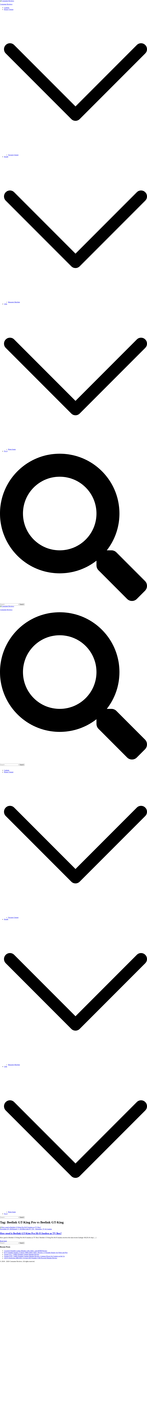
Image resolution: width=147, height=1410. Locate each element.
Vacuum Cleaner (13, 155)
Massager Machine (14, 302)
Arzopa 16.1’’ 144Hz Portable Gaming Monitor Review (21, 1254)
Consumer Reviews (6, 4)
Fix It (5, 451)
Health (6, 157)
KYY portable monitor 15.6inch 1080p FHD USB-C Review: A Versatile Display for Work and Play (36, 1252)
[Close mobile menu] (1, 767)
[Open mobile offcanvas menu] (1, 763)
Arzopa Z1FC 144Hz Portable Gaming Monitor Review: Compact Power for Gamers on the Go (34, 1256)
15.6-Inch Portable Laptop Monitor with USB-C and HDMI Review (25, 1251)
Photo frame (12, 449)
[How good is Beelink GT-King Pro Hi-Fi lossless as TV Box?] (20, 1227)
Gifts (5, 304)
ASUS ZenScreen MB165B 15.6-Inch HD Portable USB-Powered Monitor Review (30, 1258)
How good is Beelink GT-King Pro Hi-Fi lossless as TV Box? (31, 1233)
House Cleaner (8, 9)
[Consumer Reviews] (7, 1)
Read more (3, 1241)
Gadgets (6, 8)
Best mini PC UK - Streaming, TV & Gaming (37, 1229)
